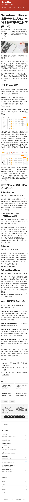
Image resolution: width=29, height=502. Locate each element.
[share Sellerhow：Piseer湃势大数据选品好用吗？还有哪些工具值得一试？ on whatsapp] (17, 416)
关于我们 (23, 499)
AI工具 (14, 484)
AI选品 (14, 492)
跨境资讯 (14, 489)
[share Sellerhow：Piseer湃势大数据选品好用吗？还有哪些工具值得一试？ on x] (5, 416)
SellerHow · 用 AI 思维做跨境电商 (14, 499)
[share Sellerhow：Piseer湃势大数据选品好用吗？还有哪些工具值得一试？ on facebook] (14, 416)
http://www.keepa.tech (8, 266)
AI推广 (14, 487)
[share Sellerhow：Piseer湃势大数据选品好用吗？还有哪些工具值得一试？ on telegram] (20, 416)
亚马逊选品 (4, 401)
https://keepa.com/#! (11, 249)
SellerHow (7, 3)
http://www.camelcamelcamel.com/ (16, 273)
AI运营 (14, 481)
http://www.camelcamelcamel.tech (12, 294)
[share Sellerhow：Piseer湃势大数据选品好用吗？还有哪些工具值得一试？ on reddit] (11, 416)
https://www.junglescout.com (14, 195)
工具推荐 (12, 401)
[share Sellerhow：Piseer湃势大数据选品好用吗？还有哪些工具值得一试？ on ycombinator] (23, 416)
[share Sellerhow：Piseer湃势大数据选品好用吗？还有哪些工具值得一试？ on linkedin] (8, 416)
